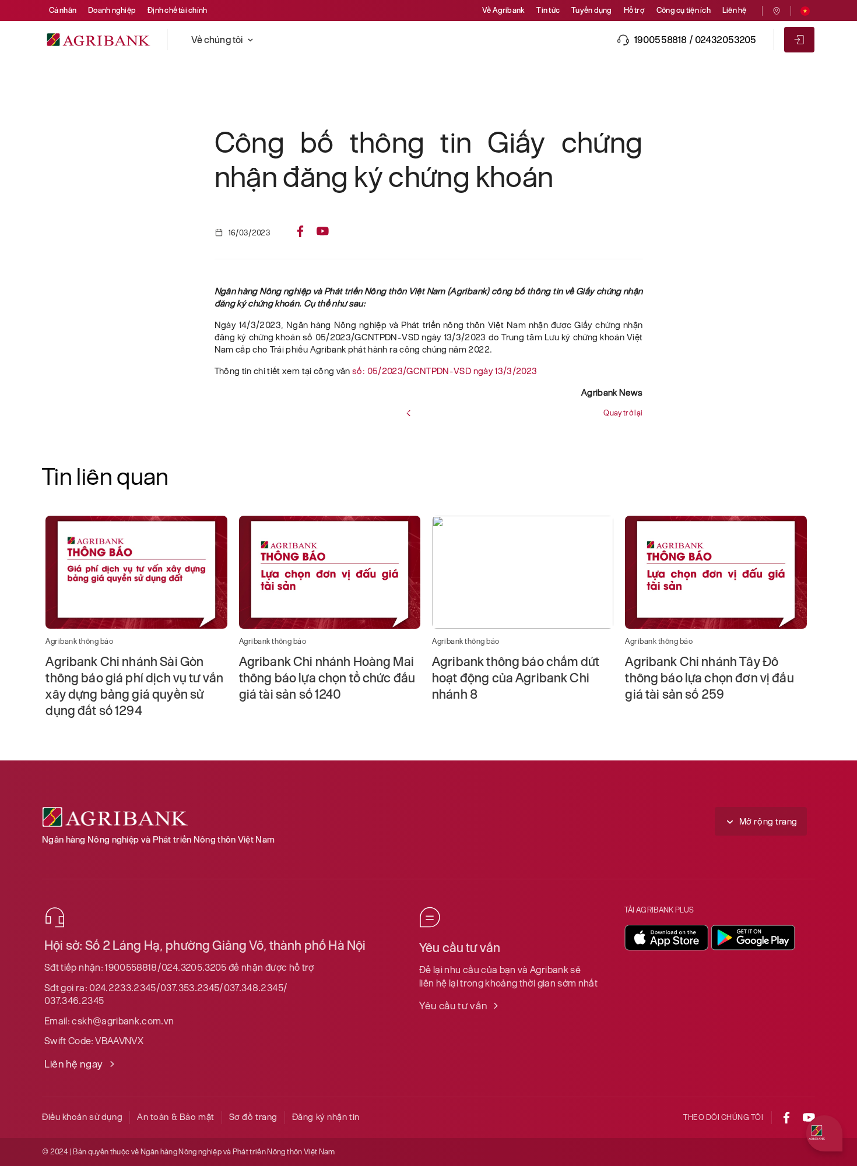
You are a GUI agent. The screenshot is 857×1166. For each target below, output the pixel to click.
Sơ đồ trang (253, 1117)
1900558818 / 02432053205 (695, 39)
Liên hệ (734, 10)
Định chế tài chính (177, 10)
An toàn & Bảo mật (176, 1117)
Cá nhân (63, 10)
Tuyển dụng (591, 10)
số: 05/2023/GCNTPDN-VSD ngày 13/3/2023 (444, 371)
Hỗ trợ (634, 10)
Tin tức (548, 10)
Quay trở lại (622, 412)
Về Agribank (503, 10)
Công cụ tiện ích (683, 10)
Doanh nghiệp (112, 10)
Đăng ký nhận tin (326, 1117)
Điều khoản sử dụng (82, 1117)
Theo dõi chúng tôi (723, 1117)
